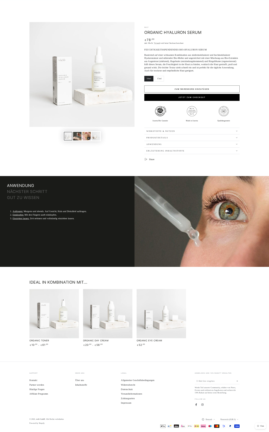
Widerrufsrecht (128, 385)
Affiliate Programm (38, 394)
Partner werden (36, 385)
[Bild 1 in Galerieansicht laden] (68, 136)
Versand (157, 43)
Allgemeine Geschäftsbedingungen (138, 380)
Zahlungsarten (128, 398)
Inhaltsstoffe (81, 385)
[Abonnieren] (238, 381)
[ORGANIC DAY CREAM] (108, 313)
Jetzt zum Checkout (192, 97)
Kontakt (33, 380)
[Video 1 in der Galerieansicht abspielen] (86, 136)
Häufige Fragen (36, 389)
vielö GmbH (40, 419)
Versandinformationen (131, 394)
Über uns (79, 380)
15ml (160, 79)
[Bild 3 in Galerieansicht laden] (96, 136)
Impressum (126, 403)
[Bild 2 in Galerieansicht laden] (77, 136)
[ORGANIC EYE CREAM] (161, 313)
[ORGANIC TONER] (54, 313)
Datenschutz (127, 389)
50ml (149, 79)
